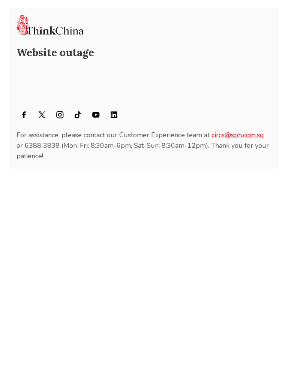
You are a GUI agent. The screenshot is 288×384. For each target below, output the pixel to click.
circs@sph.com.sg (238, 135)
